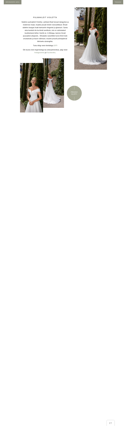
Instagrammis (39, 52)
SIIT (55, 45)
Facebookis (51, 52)
